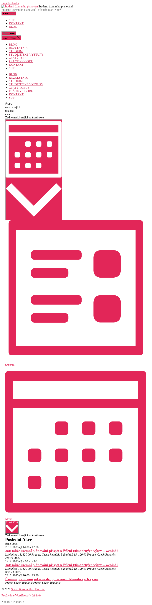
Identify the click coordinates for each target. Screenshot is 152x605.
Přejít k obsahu (10, 3)
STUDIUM (16, 51)
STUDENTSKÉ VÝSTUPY (26, 54)
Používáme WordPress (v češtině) (21, 595)
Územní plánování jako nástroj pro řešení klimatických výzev (51, 579)
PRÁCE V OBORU (21, 61)
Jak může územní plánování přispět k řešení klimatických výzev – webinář (61, 551)
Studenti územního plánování (28, 589)
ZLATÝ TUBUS (19, 57)
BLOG (13, 26)
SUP (11, 20)
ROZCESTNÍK (18, 47)
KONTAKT (16, 23)
